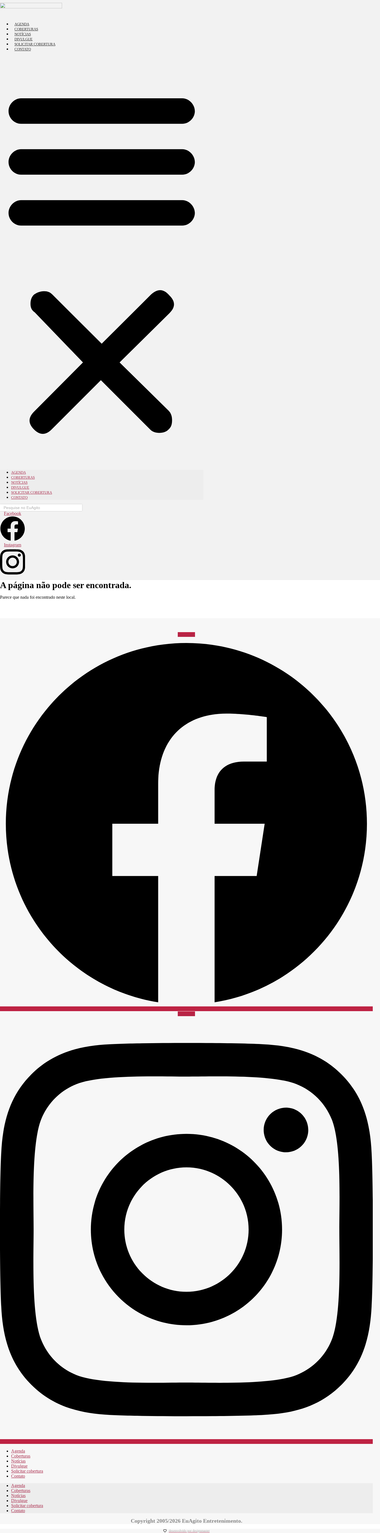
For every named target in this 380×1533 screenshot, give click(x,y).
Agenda (21, 24)
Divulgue (23, 39)
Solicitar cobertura (34, 44)
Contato (22, 49)
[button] (101, 260)
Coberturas (26, 29)
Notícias (22, 34)
